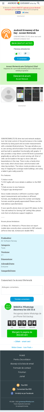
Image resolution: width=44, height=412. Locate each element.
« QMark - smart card (22, 341)
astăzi (22, 43)
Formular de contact (22, 368)
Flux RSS (24, 385)
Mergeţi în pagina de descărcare (22, 333)
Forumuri (22, 372)
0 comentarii (22, 59)
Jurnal (22, 376)
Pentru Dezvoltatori (22, 359)
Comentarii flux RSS (24, 389)
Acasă (22, 355)
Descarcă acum (22, 77)
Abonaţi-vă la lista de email (22, 363)
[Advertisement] (22, 22)
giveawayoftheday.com (26, 401)
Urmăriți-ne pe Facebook (24, 393)
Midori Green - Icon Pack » (22, 347)
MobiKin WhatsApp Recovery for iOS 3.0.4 (24, 308)
